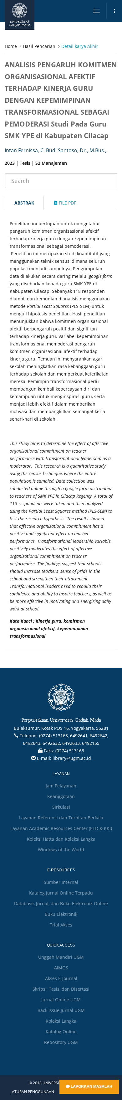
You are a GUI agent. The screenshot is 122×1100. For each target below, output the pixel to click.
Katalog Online (61, 1032)
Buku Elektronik (61, 914)
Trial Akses (61, 925)
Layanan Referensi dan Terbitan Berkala (61, 818)
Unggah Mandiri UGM (61, 957)
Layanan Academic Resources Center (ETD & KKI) (61, 828)
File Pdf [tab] (67, 203)
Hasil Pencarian (39, 46)
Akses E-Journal (61, 978)
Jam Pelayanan (61, 786)
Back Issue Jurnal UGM (61, 1010)
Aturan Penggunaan (33, 1092)
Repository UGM (61, 1042)
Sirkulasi (61, 807)
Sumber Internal (61, 882)
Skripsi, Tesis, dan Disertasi (61, 989)
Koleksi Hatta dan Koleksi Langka (61, 839)
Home (11, 46)
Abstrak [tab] (24, 203)
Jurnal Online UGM (61, 1000)
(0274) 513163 (69, 751)
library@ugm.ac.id (72, 758)
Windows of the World (61, 850)
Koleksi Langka (61, 1021)
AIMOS (61, 968)
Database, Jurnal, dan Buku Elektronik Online (61, 903)
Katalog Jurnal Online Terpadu (61, 893)
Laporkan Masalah (91, 1086)
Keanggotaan (61, 796)
